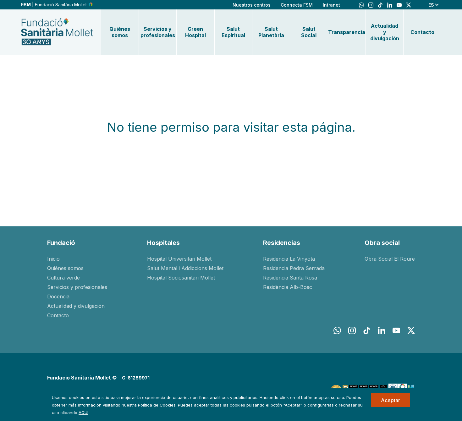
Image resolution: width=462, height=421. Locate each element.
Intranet (331, 5)
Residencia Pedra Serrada (294, 268)
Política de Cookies (157, 404)
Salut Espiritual (233, 32)
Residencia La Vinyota (289, 259)
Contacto (422, 32)
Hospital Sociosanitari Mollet (181, 277)
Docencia (58, 296)
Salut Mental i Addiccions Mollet (185, 268)
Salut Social (308, 32)
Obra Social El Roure (390, 259)
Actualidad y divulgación (384, 32)
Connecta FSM (297, 5)
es (431, 5)
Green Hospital (195, 32)
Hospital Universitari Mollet (179, 259)
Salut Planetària (271, 32)
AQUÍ (83, 412)
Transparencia (347, 32)
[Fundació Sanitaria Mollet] (57, 32)
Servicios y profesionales (157, 32)
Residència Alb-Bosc (287, 287)
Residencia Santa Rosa (290, 277)
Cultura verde (63, 277)
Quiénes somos (119, 32)
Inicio (53, 259)
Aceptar (390, 400)
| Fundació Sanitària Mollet (54, 4)
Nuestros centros (252, 5)
